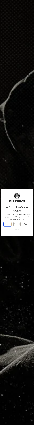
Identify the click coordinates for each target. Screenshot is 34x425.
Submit (17, 229)
